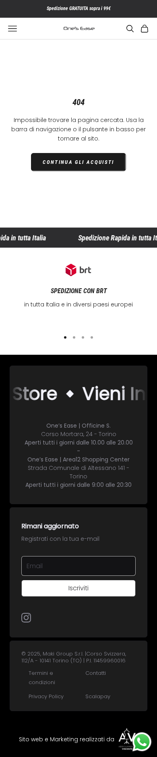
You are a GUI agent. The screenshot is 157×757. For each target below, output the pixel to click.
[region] (78, 293)
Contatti (95, 673)
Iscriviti (78, 588)
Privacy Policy (46, 696)
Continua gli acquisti (78, 162)
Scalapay (97, 696)
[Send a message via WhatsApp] (142, 742)
